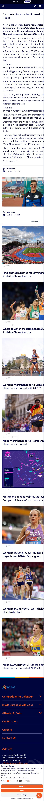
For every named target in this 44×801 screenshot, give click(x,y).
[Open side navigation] (38, 6)
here (16, 161)
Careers (7, 729)
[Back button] (3, 6)
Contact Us (9, 738)
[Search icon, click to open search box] (34, 6)
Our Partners (10, 721)
